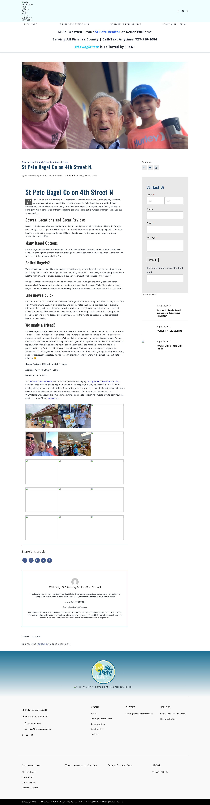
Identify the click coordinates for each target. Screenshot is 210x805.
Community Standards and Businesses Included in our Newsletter (169, 313)
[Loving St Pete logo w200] (27, 2)
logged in (42, 643)
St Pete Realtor (107, 32)
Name (150, 195)
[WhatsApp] (43, 561)
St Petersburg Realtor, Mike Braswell (44, 175)
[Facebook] (25, 561)
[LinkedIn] (37, 561)
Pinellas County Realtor (41, 381)
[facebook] (178, 11)
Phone (150, 209)
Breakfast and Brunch (32, 162)
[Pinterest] (49, 561)
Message (152, 237)
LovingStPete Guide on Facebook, (103, 381)
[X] (31, 561)
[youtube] (183, 11)
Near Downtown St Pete (56, 162)
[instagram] (187, 11)
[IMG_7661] (143, 341)
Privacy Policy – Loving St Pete (169, 330)
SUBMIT (152, 260)
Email (150, 223)
